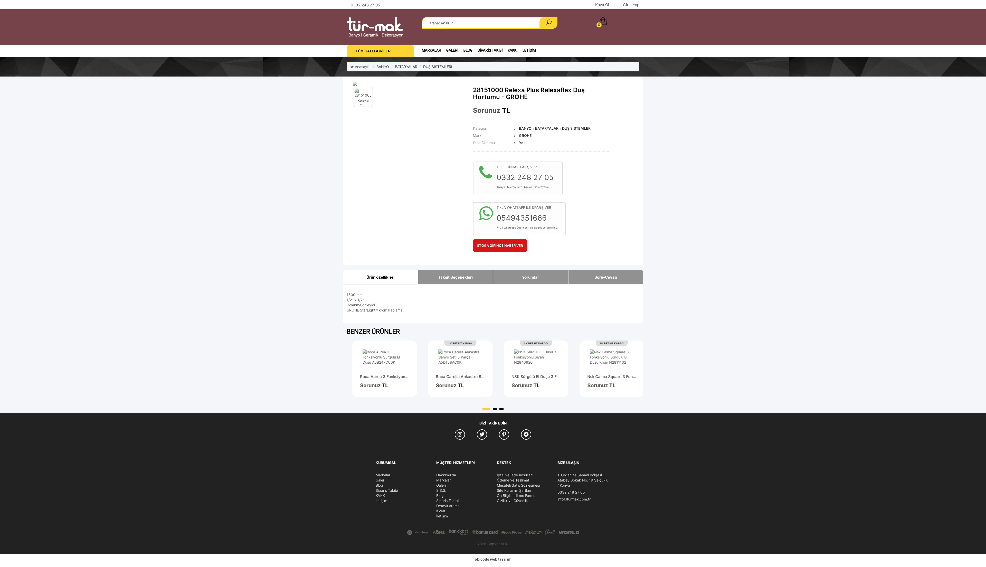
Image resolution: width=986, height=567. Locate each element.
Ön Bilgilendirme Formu (516, 495)
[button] (618, 22)
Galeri (452, 50)
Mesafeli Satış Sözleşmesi (518, 485)
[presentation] (626, 335)
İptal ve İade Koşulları (515, 475)
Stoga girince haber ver (500, 245)
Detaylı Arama (448, 506)
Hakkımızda (446, 475)
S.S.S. (441, 490)
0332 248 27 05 (571, 492)
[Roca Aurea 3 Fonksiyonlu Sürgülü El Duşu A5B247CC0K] (382, 357)
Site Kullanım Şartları (514, 490)
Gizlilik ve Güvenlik (512, 500)
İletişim (529, 50)
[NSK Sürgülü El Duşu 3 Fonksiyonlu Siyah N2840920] (534, 357)
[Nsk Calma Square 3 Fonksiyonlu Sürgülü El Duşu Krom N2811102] (609, 357)
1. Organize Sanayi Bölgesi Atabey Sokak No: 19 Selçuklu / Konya (582, 480)
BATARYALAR (406, 66)
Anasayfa (362, 66)
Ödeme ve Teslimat (513, 480)
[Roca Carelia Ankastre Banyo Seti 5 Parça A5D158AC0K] (458, 357)
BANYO (382, 66)
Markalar (431, 50)
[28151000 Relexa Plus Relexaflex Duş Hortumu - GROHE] (409, 84)
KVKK (512, 50)
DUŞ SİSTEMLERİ (437, 66)
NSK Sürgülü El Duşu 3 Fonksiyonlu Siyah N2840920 (558, 376)
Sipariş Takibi (490, 50)
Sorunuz (486, 110)
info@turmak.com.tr (574, 499)
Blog (467, 50)
